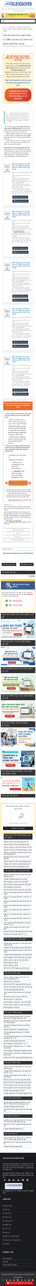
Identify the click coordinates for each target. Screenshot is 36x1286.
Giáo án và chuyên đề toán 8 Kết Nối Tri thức (17, 910)
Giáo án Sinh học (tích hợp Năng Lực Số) (18, 850)
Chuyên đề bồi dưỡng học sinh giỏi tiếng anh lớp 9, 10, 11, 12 (18, 1037)
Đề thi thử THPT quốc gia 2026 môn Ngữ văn (18, 1110)
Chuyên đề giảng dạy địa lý (13, 1146)
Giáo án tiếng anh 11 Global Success (16, 1029)
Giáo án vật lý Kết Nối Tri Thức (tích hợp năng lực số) (17, 944)
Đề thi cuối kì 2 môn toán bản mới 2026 (17, 890)
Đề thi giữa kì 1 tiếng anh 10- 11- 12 (15, 1043)
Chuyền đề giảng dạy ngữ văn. (14, 1106)
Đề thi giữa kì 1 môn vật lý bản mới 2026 (17, 957)
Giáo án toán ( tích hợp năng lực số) (16, 842)
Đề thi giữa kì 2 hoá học (12, 1007)
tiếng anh (9, 1221)
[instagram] (32, 1280)
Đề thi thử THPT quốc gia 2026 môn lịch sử (18, 1125)
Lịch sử (8, 1228)
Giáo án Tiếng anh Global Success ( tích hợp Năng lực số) (17, 853)
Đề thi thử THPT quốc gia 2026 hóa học (17, 984)
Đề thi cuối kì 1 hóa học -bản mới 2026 (17, 1005)
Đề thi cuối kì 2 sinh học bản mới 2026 (17, 1085)
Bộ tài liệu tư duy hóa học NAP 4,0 (15, 996)
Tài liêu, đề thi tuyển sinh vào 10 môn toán (17, 928)
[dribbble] (21, 1280)
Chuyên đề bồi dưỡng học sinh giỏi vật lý (18, 954)
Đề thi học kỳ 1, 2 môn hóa (13, 999)
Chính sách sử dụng (10, 1265)
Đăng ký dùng (21, 201)
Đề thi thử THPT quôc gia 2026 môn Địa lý (17, 1143)
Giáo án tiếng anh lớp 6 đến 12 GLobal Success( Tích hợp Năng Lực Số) (17, 1017)
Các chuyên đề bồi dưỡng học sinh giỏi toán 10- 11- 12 (17, 923)
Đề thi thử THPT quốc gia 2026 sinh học (18, 1082)
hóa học (8, 1217)
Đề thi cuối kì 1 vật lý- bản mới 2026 (16, 960)
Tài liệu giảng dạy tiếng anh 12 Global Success (16, 1033)
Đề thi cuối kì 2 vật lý (11, 965)
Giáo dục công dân (12, 1240)
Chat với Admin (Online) (20, 1283)
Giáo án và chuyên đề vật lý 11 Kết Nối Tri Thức (18, 951)
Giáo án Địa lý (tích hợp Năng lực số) (16, 866)
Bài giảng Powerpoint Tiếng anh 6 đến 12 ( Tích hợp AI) (17, 1021)
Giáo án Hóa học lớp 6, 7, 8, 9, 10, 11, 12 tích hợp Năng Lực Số (16, 978)
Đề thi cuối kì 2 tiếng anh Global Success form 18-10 (18, 1054)
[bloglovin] (17, 1280)
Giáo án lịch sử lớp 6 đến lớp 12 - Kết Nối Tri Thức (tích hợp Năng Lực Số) (18, 1121)
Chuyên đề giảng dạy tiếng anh (14, 1041)
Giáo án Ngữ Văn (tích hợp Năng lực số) (17, 861)
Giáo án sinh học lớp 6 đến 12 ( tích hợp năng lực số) (17, 1067)
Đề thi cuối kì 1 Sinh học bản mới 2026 (17, 1080)
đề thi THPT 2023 (12, 1236)
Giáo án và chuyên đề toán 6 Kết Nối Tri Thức (17, 919)
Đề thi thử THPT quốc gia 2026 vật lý (16, 968)
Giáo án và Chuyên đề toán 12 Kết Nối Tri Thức (18, 893)
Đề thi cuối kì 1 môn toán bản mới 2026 (17, 884)
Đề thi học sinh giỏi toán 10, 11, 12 (15, 934)
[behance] (29, 1280)
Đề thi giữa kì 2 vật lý (11, 963)
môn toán (8, 1206)
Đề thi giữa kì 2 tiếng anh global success (18, 1050)
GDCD (7, 1244)
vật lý (7, 1209)
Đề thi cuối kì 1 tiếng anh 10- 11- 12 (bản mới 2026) (17, 1047)
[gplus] (10, 1280)
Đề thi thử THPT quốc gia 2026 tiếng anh (18, 1057)
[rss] (25, 1280)
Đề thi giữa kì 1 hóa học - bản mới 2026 (17, 1002)
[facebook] (2, 1280)
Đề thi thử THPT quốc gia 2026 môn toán (18, 931)
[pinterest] (14, 1280)
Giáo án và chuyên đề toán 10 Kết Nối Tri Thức (18, 902)
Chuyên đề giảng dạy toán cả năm (15, 879)
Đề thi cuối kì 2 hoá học (12, 981)
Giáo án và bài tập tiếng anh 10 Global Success (17, 1026)
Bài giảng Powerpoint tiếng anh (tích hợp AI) (16, 857)
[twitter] (6, 1280)
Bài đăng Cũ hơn (26, 564)
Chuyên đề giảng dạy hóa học (14, 989)
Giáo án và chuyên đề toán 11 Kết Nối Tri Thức (17, 897)
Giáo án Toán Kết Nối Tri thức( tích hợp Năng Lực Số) (17, 875)
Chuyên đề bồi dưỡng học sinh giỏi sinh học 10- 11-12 (17, 1072)
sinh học (8, 1213)
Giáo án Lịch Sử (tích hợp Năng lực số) (17, 864)
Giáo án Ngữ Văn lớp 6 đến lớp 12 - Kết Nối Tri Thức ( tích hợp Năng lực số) (17, 1103)
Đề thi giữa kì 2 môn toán (12, 887)
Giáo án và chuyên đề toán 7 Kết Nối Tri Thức (17, 915)
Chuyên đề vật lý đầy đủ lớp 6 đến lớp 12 (18, 947)
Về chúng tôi (7, 1258)
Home (5, 27)
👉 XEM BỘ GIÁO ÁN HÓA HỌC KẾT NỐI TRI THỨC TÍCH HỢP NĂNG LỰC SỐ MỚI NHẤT (18, 95)
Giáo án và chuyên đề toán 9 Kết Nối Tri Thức (17, 906)
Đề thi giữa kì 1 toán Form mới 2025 (16, 882)
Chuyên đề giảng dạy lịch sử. (13, 1129)
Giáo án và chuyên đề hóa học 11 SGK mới (18, 987)
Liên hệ (5, 1262)
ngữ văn (8, 1225)
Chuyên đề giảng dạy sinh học (14, 1090)
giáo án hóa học (19, 232)
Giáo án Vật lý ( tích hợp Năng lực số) (16, 844)
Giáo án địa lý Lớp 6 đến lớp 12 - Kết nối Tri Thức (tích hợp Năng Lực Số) (17, 1138)
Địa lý (7, 1232)
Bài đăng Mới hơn (9, 564)
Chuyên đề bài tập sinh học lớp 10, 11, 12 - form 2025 (18, 1076)
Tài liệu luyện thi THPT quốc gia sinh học (18, 1093)
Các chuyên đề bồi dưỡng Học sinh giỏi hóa (17, 993)
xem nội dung (21, 197)
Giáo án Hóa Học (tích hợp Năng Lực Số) (17, 847)
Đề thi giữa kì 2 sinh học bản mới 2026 (17, 1088)
